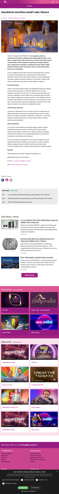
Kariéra (3, 459)
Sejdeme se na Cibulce (36, 457)
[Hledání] (56, 2)
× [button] (57, 471)
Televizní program (6, 453)
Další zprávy (29, 275)
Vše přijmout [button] (23, 487)
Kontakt (4, 469)
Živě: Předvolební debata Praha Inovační (20, 202)
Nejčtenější (14, 190)
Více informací (31, 477)
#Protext (11, 18)
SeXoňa (32, 461)
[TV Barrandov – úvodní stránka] (4, 2)
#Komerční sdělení (20, 18)
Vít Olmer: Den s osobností (38, 459)
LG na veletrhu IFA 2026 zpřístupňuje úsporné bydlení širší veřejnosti (29, 195)
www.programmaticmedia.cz (19, 164)
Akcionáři (4, 457)
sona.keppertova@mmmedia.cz (21, 161)
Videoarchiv (4, 455)
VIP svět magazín (35, 453)
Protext (29, 6)
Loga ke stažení (5, 461)
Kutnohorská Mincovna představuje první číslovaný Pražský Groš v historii (30, 198)
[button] (29, 491)
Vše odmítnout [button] (35, 487)
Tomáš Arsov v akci (35, 455)
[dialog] (29, 482)
